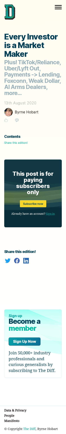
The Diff (29, 429)
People (9, 415)
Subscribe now (33, 203)
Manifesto (11, 420)
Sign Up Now (24, 341)
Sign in (50, 214)
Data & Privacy (15, 410)
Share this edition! (15, 142)
